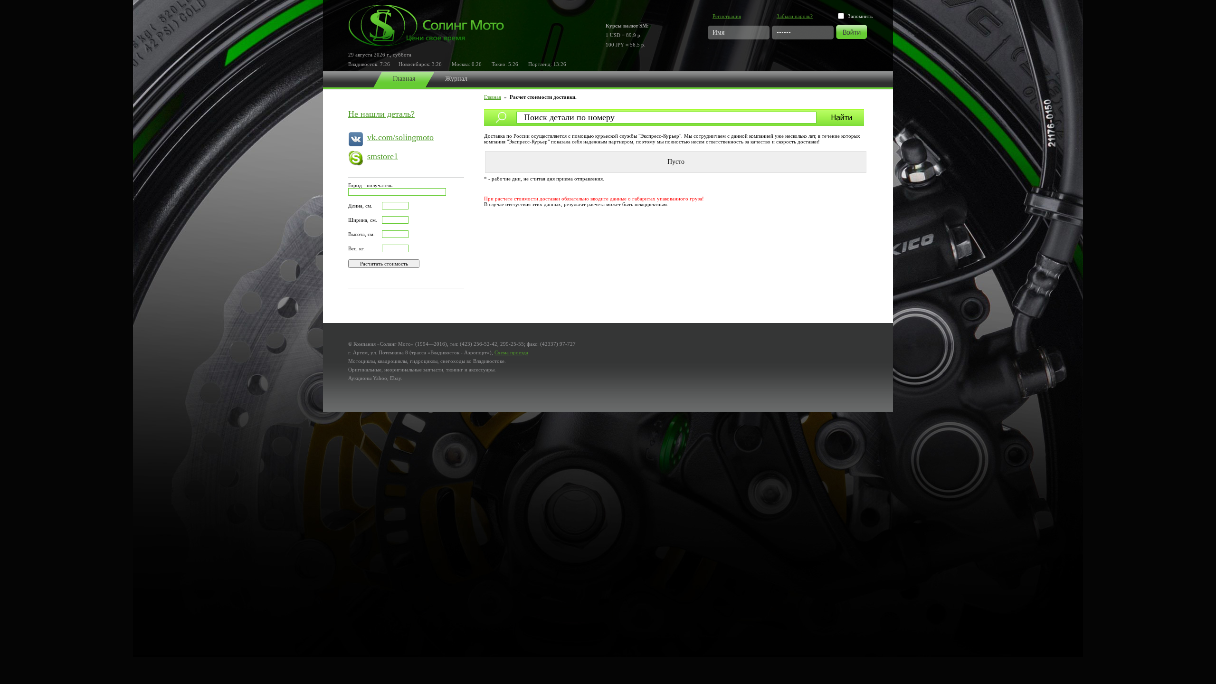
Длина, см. (360, 206)
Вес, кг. (356, 248)
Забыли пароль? (795, 16)
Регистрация (726, 16)
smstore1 (382, 156)
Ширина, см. (362, 220)
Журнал (456, 78)
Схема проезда (511, 352)
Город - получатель (370, 185)
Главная (404, 78)
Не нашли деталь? (381, 114)
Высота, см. (361, 234)
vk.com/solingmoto (400, 137)
